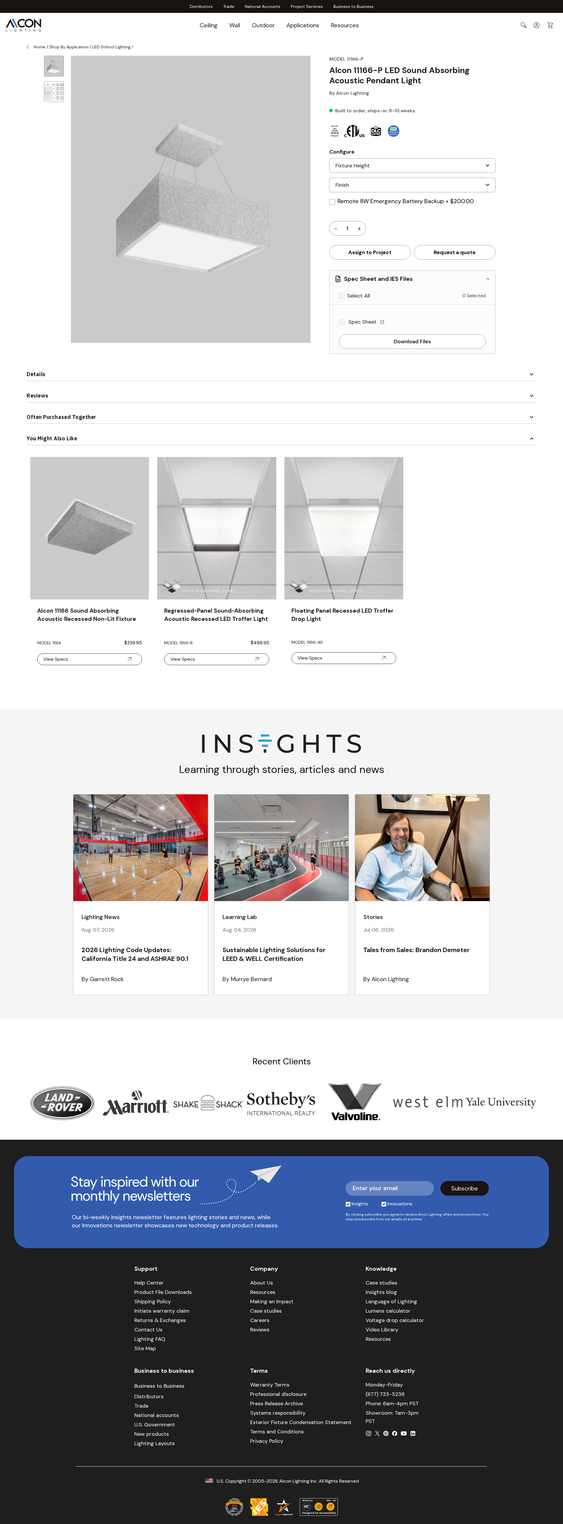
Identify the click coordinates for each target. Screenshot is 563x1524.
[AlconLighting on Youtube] (404, 1433)
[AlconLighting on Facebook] (394, 1433)
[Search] (523, 25)
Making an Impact (272, 1301)
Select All (358, 295)
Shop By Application (69, 47)
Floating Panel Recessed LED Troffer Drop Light (342, 615)
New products (151, 1434)
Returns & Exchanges (160, 1320)
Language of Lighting (391, 1301)
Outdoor (263, 25)
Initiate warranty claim (161, 1310)
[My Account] (536, 25)
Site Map (145, 1348)
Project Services (307, 6)
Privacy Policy (266, 1441)
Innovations (399, 1204)
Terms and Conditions (277, 1431)
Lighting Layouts (154, 1443)
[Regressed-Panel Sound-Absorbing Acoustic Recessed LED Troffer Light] (216, 528)
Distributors (201, 6)
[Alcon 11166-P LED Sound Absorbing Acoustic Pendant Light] (54, 66)
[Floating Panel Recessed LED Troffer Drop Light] (343, 528)
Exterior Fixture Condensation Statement (301, 1422)
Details (36, 374)
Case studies (266, 1310)
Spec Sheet (363, 321)
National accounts (156, 1415)
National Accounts (262, 6)
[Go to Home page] (23, 25)
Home (39, 47)
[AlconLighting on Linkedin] (413, 1433)
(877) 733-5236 (385, 1394)
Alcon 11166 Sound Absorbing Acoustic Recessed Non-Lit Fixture (86, 615)
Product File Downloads (163, 1292)
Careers (259, 1320)
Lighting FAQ (149, 1339)
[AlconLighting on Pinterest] (386, 1433)
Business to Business (353, 6)
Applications (302, 25)
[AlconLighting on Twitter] (377, 1433)
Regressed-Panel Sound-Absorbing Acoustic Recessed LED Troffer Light (216, 615)
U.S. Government (154, 1424)
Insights (360, 1204)
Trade (228, 6)
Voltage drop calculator (395, 1320)
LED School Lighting (111, 47)
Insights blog (381, 1292)
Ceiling (209, 25)
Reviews (37, 395)
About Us (261, 1282)
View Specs (55, 659)
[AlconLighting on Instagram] (369, 1433)
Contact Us (148, 1329)
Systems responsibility (278, 1412)
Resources (345, 25)
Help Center (149, 1282)
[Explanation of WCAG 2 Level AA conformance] (319, 1507)
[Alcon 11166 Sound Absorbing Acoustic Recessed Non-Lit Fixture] (89, 528)
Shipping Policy (152, 1301)
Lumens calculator (388, 1310)
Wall (234, 25)
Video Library (382, 1329)
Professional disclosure (278, 1394)
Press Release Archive (276, 1403)
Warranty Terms (269, 1384)
